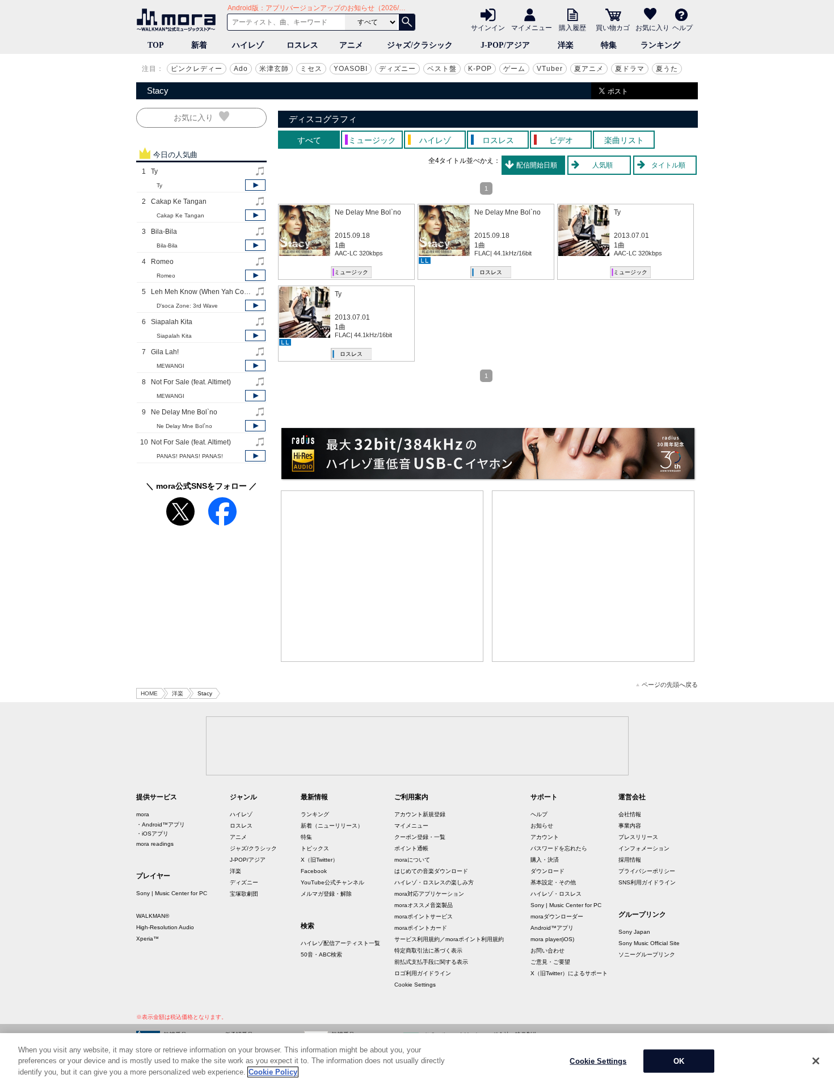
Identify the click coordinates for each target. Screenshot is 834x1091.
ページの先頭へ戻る (670, 685)
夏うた (667, 69)
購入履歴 (572, 27)
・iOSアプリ (152, 833)
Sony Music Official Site (649, 943)
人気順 (602, 165)
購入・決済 (544, 860)
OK (678, 1061)
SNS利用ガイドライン (647, 882)
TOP (156, 45)
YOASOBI (351, 69)
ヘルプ (682, 27)
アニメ (351, 45)
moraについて (412, 860)
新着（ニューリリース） (332, 826)
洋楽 (566, 45)
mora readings (155, 844)
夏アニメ (589, 69)
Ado (241, 69)
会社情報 (629, 814)
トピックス (315, 848)
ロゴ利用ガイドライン (422, 973)
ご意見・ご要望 (550, 962)
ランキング (660, 45)
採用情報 (629, 860)
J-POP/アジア (505, 45)
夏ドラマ (630, 69)
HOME (149, 693)
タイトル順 (668, 165)
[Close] (815, 1060)
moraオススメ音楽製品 (423, 905)
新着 (199, 45)
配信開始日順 (536, 165)
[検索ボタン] (407, 22)
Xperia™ (147, 938)
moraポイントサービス (423, 916)
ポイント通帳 (411, 848)
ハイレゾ (248, 45)
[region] (417, 1062)
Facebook (314, 871)
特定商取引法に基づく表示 (428, 950)
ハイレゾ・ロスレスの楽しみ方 (434, 882)
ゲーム (514, 69)
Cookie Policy (272, 1072)
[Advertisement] (382, 576)
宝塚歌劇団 (244, 894)
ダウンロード (547, 871)
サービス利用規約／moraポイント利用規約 (449, 939)
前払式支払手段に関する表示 (431, 962)
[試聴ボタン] (255, 185)
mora (142, 814)
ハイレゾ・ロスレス (556, 894)
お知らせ (541, 826)
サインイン (488, 27)
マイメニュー (531, 27)
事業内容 (629, 826)
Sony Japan (634, 932)
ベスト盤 (442, 69)
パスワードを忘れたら (558, 848)
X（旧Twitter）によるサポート (569, 973)
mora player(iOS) (552, 939)
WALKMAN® (152, 916)
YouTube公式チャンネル (332, 882)
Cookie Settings (415, 984)
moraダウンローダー (556, 916)
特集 (609, 45)
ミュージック (351, 272)
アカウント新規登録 (419, 814)
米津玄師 (274, 69)
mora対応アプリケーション (429, 894)
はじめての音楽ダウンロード (431, 871)
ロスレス (302, 45)
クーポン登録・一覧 (419, 837)
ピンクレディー (196, 69)
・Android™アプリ (160, 824)
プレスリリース (638, 837)
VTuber (550, 69)
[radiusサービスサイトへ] (488, 453)
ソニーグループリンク (646, 954)
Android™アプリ (552, 928)
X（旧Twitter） (319, 860)
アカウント (544, 837)
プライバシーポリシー (646, 871)
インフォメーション (643, 848)
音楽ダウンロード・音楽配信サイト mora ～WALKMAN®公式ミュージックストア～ (178, 20)
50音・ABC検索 (321, 954)
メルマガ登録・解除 (326, 894)
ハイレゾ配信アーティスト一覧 (340, 943)
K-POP (480, 69)
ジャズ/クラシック (420, 45)
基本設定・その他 (553, 882)
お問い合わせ (547, 950)
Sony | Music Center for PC (171, 893)
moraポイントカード (420, 928)
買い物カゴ (613, 27)
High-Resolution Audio (165, 927)
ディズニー (397, 69)
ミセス (311, 69)
